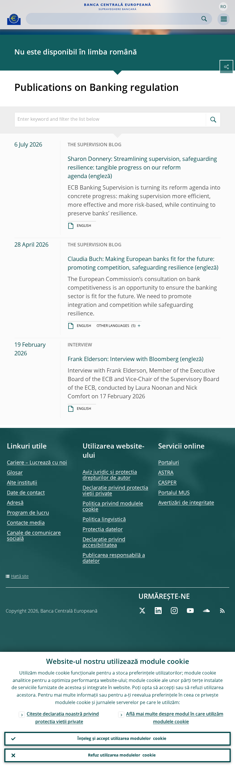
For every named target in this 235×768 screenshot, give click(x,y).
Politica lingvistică (104, 519)
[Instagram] (174, 610)
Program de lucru (28, 513)
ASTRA (165, 472)
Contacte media (26, 523)
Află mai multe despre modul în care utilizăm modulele (174, 718)
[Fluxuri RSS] (222, 610)
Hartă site (20, 576)
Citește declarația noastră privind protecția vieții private (63, 718)
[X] (142, 610)
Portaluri (168, 462)
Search (204, 19)
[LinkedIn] (158, 610)
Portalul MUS (174, 493)
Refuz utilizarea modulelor (122, 755)
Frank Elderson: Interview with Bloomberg (123, 359)
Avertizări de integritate (186, 503)
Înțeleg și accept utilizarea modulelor (121, 739)
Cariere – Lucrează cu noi (37, 462)
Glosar (15, 472)
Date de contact (26, 493)
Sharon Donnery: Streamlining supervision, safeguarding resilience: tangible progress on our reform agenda (142, 168)
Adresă (15, 503)
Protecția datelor (103, 529)
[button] (223, 6)
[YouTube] (190, 610)
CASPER (167, 483)
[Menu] (224, 19)
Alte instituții (22, 483)
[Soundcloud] (206, 610)
